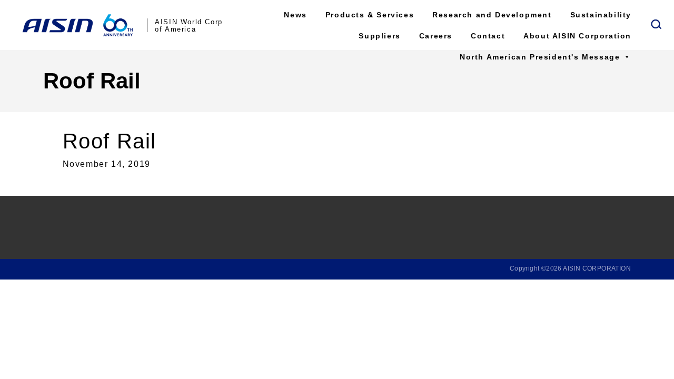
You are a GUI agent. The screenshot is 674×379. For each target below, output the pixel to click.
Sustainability (600, 15)
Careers (435, 36)
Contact (488, 36)
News (295, 15)
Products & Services (369, 15)
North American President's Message (540, 57)
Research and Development (491, 15)
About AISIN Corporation (577, 36)
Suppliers (379, 36)
